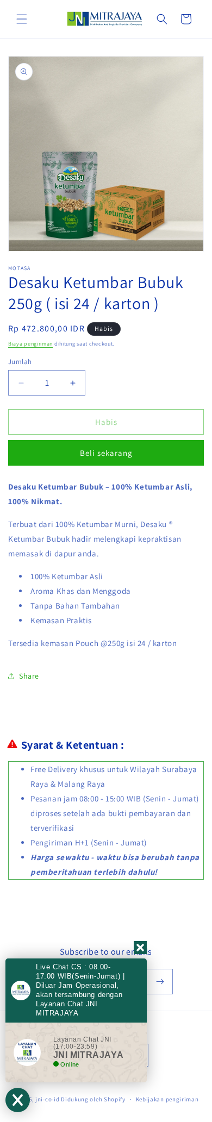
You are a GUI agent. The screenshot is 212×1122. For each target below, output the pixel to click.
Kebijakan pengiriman (167, 1099)
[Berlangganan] (160, 981)
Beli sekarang (106, 453)
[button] (22, 19)
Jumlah (20, 361)
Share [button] (29, 676)
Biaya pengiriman (30, 343)
